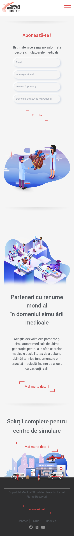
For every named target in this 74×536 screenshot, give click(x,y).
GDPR (37, 521)
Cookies (51, 521)
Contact (23, 521)
